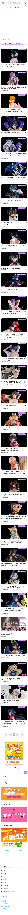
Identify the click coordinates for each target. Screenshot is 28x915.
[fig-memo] (14, 3)
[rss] (18, 768)
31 (10, 734)
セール (4, 876)
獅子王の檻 (3, 908)
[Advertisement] (14, 23)
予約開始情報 (6, 888)
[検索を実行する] (25, 772)
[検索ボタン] (25, 3)
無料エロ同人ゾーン (5, 906)
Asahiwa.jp (3, 900)
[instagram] (13, 768)
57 (22, 734)
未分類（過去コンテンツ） (9, 891)
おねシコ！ (3, 901)
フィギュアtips (6, 879)
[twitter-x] (10, 768)
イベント (5, 870)
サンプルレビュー (7, 873)
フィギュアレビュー (7, 882)
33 (17, 734)
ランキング (5, 885)
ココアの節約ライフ (5, 905)
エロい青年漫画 (4, 903)
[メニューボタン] (3, 3)
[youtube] (15, 768)
